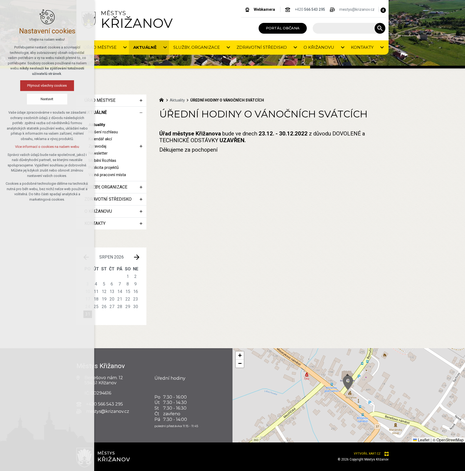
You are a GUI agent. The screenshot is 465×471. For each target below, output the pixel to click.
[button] (348, 383)
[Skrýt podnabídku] (141, 112)
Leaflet (423, 439)
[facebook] (383, 10)
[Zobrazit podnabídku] (125, 47)
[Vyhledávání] (346, 28)
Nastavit (47, 99)
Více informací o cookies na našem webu (47, 147)
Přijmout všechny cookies (47, 85)
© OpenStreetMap (448, 439)
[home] (162, 99)
